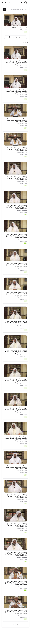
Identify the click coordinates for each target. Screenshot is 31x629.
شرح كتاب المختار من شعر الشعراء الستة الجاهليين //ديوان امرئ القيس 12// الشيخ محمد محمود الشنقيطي (16, 380)
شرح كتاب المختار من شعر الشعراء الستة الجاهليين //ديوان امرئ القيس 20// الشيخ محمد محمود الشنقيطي (16, 612)
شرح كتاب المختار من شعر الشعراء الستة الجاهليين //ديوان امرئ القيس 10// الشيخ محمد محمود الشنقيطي (16, 323)
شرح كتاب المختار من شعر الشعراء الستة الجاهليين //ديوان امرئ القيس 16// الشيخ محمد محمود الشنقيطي (16, 496)
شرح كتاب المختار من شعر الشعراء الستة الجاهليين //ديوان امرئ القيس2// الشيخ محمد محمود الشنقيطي (16, 91)
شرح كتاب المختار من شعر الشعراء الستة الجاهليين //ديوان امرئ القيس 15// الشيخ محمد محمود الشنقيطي (16, 467)
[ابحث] (4, 9)
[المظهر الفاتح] (2, 2)
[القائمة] (28, 2)
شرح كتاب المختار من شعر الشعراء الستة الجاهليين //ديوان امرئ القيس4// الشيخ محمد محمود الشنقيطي (16, 149)
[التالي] (9, 624)
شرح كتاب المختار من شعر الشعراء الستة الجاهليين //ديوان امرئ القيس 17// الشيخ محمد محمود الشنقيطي (16, 525)
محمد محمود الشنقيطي (22, 65)
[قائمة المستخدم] (9, 2)
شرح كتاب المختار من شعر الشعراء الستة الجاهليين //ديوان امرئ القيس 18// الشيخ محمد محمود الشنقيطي (16, 554)
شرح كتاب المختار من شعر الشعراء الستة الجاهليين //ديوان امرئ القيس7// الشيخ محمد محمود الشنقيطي (16, 236)
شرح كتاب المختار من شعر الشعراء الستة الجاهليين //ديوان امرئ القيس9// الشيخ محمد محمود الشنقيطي (16, 294)
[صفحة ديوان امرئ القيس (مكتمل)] (12, 27)
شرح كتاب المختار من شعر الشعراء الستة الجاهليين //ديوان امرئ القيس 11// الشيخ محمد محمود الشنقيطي (16, 351)
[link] (22, 624)
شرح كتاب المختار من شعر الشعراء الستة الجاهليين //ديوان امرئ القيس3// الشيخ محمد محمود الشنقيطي (16, 120)
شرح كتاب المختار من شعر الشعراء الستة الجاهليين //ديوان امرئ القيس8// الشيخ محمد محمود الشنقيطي (16, 265)
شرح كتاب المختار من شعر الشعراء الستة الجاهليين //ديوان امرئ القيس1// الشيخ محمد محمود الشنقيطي (16, 62)
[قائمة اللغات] (5, 2)
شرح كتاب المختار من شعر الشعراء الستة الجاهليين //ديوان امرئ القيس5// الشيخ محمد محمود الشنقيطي (16, 178)
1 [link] (17, 624)
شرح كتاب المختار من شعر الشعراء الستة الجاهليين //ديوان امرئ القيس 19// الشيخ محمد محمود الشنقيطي (16, 583)
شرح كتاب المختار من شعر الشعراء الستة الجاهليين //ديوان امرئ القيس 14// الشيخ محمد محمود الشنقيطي (16, 438)
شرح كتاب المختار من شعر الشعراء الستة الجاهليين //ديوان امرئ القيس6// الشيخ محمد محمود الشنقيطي (16, 207)
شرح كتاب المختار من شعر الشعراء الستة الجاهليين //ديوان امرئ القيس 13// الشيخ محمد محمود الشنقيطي (16, 409)
